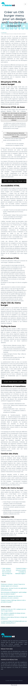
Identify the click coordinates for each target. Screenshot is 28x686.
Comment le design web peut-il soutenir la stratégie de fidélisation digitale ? (20, 571)
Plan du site (14, 685)
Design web (4, 32)
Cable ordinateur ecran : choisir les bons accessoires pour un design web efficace (7, 572)
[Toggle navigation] (25, 4)
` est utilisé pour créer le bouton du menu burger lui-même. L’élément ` (14, 117)
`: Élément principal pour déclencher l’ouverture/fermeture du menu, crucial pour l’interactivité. (15, 135)
